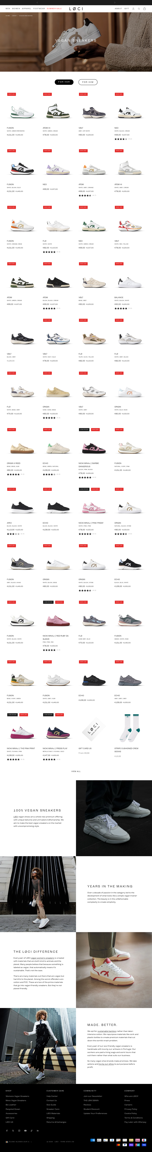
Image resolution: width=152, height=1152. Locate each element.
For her (64, 82)
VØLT (81, 128)
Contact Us (52, 1101)
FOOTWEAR (39, 9)
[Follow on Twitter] (13, 1130)
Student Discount (92, 1109)
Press (127, 1101)
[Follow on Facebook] (7, 1130)
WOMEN (16, 9)
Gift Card (10, 1118)
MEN (8, 9)
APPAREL (26, 9)
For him (88, 82)
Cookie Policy (130, 1114)
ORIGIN (46, 407)
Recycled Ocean (13, 1109)
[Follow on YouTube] (25, 1130)
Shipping (51, 1118)
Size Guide (51, 1105)
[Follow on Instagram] (19, 1130)
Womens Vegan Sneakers (17, 1096)
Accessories (11, 1114)
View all (76, 771)
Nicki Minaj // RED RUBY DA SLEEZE (56, 637)
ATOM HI (46, 128)
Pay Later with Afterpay (135, 1122)
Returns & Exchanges (56, 1122)
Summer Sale (54, 9)
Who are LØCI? (131, 1096)
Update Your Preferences (95, 1114)
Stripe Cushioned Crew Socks (126, 750)
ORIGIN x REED (13, 463)
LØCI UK (9, 1122)
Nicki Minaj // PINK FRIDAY (91, 523)
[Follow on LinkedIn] (38, 1130)
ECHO (45, 463)
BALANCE (118, 298)
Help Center (52, 1096)
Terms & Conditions (133, 1118)
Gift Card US (85, 749)
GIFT (126, 9)
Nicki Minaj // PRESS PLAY (55, 749)
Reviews (87, 1105)
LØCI (16, 817)
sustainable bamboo (107, 1031)
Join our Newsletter (93, 1096)
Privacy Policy (130, 1109)
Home (8, 15)
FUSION (10, 128)
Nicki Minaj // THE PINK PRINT (21, 749)
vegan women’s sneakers (42, 958)
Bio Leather (11, 1105)
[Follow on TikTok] (31, 1130)
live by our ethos (106, 1064)
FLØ (44, 241)
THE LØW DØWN (91, 1101)
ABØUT (118, 9)
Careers (128, 1105)
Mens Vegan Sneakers (16, 1101)
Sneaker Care (53, 1109)
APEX (9, 523)
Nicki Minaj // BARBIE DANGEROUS (89, 464)
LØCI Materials (53, 1114)
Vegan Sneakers (25, 15)
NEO (116, 128)
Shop (14, 15)
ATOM (81, 185)
